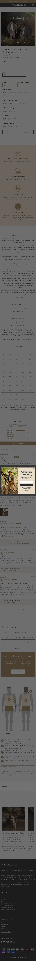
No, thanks (26, 490)
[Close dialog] (34, 468)
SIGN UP (26, 485)
